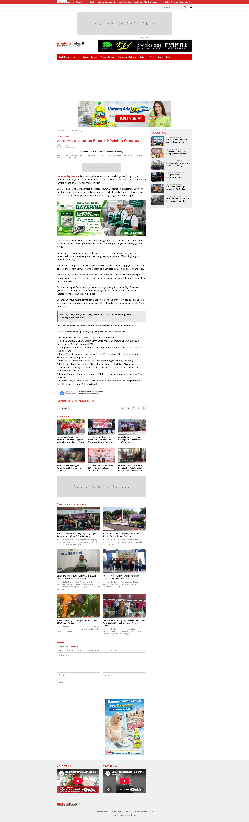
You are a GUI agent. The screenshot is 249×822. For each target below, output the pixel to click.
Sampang (66, 136)
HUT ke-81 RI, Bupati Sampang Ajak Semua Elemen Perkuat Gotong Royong (121, 534)
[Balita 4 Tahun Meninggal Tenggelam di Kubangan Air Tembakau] (71, 455)
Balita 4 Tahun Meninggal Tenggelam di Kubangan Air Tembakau (156, 2)
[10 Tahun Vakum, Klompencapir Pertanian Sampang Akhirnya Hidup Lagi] (124, 561)
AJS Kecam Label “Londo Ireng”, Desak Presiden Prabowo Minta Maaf (177, 152)
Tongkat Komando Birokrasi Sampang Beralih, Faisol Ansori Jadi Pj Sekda (177, 176)
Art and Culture (107, 57)
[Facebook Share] (123, 408)
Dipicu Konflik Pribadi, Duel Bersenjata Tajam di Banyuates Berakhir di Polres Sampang (177, 199)
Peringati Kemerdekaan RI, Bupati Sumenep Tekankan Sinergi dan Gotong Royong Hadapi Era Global (100, 439)
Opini (142, 57)
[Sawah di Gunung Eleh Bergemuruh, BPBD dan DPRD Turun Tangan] (78, 606)
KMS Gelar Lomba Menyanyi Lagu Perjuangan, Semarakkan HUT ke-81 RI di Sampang (77, 534)
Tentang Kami (102, 812)
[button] (185, 7)
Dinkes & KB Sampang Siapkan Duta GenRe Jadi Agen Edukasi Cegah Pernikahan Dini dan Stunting (124, 622)
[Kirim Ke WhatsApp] (144, 408)
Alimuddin (66, 145)
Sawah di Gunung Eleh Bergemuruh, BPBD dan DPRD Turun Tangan (77, 621)
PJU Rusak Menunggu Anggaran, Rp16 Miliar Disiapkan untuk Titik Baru (177, 187)
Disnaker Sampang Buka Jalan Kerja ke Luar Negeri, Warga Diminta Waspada (76, 577)
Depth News (64, 57)
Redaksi (128, 812)
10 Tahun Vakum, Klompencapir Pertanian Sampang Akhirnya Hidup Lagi (121, 577)
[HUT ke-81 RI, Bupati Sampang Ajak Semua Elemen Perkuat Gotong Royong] (124, 519)
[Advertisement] (135, 79)
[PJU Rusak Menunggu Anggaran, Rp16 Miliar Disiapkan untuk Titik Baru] (157, 188)
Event (160, 57)
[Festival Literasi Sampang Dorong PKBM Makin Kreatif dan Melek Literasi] (132, 427)
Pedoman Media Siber (144, 812)
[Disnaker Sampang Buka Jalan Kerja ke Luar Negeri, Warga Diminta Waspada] (78, 561)
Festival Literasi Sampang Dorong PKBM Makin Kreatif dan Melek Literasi (84, 2)
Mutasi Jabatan (86, 400)
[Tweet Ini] (128, 408)
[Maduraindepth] (71, 44)
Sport (85, 57)
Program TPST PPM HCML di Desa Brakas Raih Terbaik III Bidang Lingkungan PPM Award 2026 (131, 468)
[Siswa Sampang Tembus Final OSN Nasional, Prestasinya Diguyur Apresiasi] (101, 455)
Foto (168, 57)
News (75, 57)
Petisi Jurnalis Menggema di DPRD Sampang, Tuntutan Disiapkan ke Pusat (177, 164)
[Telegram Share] (138, 408)
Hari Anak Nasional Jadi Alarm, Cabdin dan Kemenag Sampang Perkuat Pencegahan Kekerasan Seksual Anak (177, 140)
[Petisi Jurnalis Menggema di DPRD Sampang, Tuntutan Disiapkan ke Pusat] (157, 165)
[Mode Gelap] (190, 7)
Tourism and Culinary (127, 57)
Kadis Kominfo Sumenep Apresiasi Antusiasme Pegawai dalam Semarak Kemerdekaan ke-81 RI (70, 439)
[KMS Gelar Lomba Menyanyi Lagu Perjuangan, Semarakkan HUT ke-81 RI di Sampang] (78, 519)
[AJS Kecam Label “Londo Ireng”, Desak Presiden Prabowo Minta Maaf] (157, 153)
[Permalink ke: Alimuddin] (59, 146)
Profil (152, 57)
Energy (94, 57)
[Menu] (59, 7)
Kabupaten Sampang (68, 400)
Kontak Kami (116, 812)
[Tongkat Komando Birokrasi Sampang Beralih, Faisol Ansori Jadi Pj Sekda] (157, 177)
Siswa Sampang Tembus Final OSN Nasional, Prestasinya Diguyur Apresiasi (100, 467)
